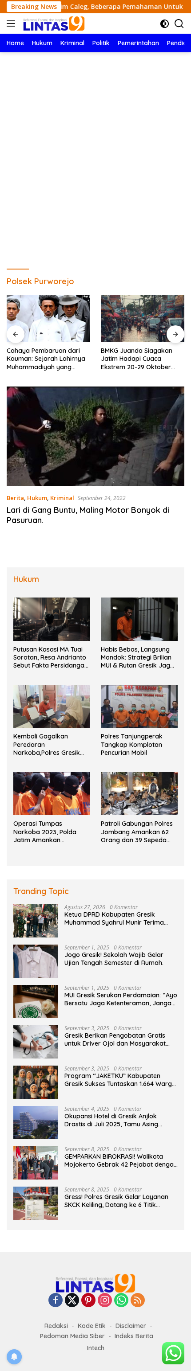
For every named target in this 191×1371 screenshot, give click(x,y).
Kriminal (62, 498)
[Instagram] (105, 1301)
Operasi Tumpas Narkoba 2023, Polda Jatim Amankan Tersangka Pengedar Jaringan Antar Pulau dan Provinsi (51, 832)
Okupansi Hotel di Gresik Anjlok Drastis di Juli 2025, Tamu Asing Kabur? (111, 1120)
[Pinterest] (88, 1301)
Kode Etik (92, 1326)
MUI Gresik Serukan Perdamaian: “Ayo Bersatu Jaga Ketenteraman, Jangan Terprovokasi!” (120, 999)
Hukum (37, 498)
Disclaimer (130, 1326)
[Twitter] (72, 1301)
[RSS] (138, 1301)
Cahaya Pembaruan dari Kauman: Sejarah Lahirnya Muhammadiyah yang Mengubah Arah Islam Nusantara (46, 359)
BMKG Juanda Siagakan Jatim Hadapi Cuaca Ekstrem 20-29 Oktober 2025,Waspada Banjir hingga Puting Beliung (136, 359)
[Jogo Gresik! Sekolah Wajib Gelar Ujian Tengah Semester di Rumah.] (35, 961)
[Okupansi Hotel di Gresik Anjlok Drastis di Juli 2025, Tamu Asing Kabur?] (35, 1122)
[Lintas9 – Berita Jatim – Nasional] (53, 23)
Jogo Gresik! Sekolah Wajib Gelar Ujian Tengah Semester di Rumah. (114, 959)
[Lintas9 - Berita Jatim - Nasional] (95, 1282)
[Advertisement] (95, 152)
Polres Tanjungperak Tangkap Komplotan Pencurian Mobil (132, 744)
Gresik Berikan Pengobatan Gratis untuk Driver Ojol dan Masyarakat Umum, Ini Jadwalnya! (115, 1039)
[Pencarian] (179, 23)
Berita (15, 498)
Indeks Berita (134, 1336)
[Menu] (13, 23)
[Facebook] (55, 1301)
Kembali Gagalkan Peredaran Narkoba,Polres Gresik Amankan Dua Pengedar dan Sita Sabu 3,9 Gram (49, 744)
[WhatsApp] (121, 1301)
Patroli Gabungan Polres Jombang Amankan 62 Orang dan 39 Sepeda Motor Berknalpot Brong (137, 832)
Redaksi (56, 1326)
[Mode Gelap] (164, 23)
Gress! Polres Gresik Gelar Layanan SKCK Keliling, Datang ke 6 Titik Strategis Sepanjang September (116, 1201)
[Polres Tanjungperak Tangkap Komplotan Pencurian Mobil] (139, 706)
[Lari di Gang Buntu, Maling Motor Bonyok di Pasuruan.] (95, 436)
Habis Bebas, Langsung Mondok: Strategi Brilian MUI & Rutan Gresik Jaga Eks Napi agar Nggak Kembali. (137, 657)
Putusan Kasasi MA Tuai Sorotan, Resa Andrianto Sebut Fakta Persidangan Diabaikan (50, 657)
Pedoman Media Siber (72, 1336)
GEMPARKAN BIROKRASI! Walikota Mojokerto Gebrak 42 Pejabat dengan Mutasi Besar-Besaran (120, 1160)
